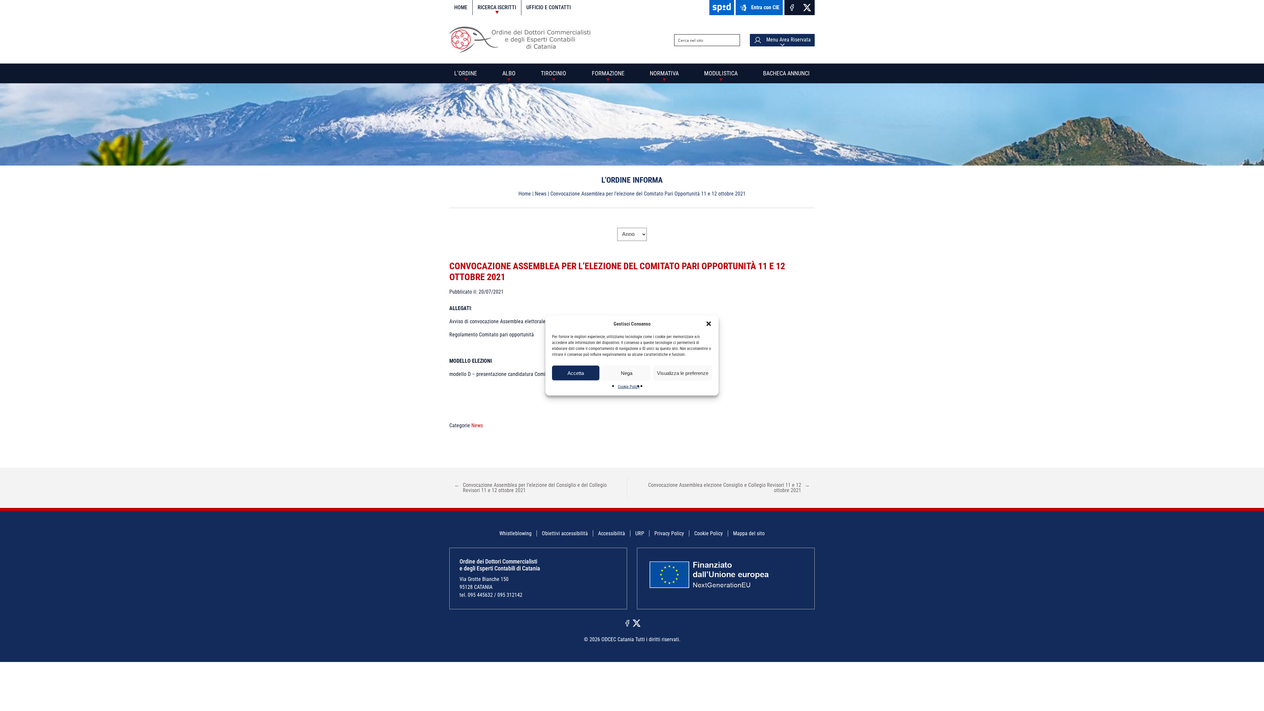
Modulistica (721, 73)
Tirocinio (553, 73)
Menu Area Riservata (788, 40)
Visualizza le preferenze (682, 373)
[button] (708, 324)
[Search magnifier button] (734, 40)
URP (639, 533)
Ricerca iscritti (497, 7)
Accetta (575, 373)
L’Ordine (465, 73)
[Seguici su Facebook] (792, 7)
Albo (508, 73)
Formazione (608, 73)
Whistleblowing (515, 533)
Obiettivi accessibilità (565, 533)
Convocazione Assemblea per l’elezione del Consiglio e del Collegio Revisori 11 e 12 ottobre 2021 (530, 487)
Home (460, 7)
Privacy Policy (669, 533)
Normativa (664, 73)
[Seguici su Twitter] (807, 7)
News (540, 194)
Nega (626, 373)
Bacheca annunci (786, 73)
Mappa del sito (749, 533)
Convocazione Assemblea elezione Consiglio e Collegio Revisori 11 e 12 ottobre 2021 (729, 487)
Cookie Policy (629, 386)
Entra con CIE (765, 7)
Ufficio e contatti (548, 7)
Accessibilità (611, 533)
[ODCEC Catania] (522, 51)
